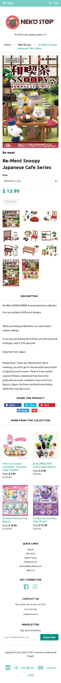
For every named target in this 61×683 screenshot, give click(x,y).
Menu (10, 3)
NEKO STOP (27, 652)
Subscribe (49, 637)
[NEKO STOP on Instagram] (35, 586)
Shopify (30, 656)
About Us (30, 570)
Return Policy (30, 558)
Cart (55, 3)
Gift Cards (30, 553)
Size (5, 175)
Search (30, 549)
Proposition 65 (30, 562)
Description (29, 296)
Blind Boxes (24, 44)
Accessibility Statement (30, 566)
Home (7, 44)
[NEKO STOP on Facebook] (26, 586)
